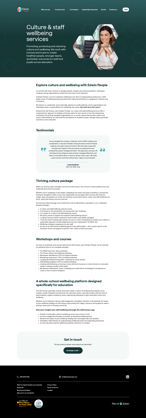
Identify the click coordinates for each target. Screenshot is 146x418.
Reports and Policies (23, 390)
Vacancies (20, 387)
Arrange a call (72, 350)
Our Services (60, 9)
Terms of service (52, 387)
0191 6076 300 (23, 377)
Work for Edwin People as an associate (29, 385)
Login (126, 9)
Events (103, 9)
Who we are (45, 9)
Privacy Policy (52, 385)
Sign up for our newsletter (25, 393)
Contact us (113, 9)
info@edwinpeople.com (68, 377)
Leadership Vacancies (90, 9)
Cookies (50, 390)
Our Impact (74, 9)
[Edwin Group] (120, 403)
